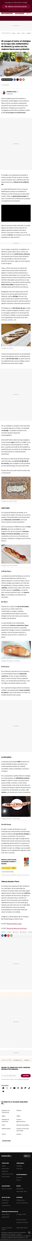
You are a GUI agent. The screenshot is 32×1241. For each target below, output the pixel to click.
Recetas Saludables (22, 1125)
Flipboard (20, 79)
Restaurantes (7, 13)
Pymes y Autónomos (22, 1202)
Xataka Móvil (5, 1168)
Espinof (18, 1180)
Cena (13, 33)
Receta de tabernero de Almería (17, 928)
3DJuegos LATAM (21, 1214)
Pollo (3, 1125)
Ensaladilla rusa (18, 1060)
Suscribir (26, 1075)
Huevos (18, 1134)
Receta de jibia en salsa (14, 924)
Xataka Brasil (5, 1217)
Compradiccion (6, 1205)
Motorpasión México (22, 1227)
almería (16, 932)
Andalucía (24, 932)
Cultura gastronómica (20, 1120)
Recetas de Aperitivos (5, 1120)
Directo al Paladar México (7, 1228)
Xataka (4, 1166)
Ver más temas (6, 1140)
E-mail (23, 79)
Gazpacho (27, 1060)
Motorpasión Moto (21, 1191)
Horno (4, 1134)
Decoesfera (5, 1202)
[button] (12, 92)
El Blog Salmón (20, 1200)
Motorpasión (19, 1188)
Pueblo (29, 33)
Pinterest (21, 1087)
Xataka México (6, 1214)
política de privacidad (23, 1079)
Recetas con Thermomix (6, 1111)
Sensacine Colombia (22, 1222)
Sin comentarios (8, 79)
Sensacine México (21, 1219)
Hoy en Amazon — (9, 868)
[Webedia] (6, 1157)
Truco (23, 33)
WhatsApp (3, 1087)
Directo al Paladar (7, 1188)
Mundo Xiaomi (6, 1176)
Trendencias (5, 1200)
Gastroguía (19, 13)
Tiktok (29, 1087)
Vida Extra (19, 1168)
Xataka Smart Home (7, 1174)
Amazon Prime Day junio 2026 (22, 1129)
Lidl (18, 33)
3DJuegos (19, 1166)
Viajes (9, 932)
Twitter (17, 79)
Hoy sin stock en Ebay (7, 871)
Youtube (14, 1087)
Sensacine (19, 1177)
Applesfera (5, 1171)
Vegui (3, 1116)
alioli (7, 313)
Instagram (18, 1087)
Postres (18, 1110)
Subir (25, 1156)
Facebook (14, 79)
